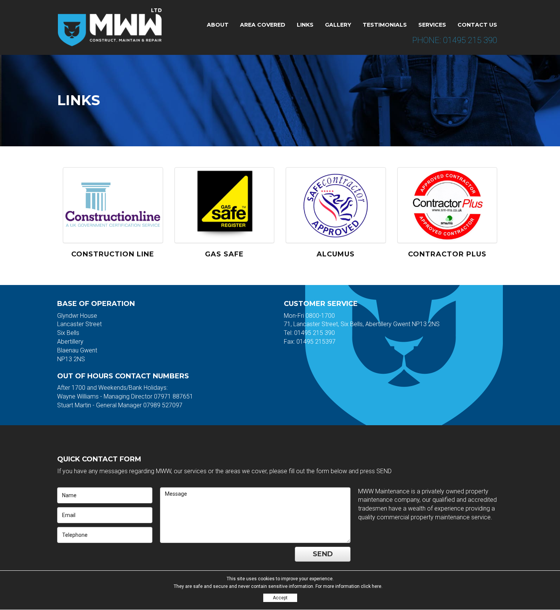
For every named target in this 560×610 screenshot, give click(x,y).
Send (323, 554)
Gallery (338, 24)
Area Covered (262, 24)
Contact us (477, 24)
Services (432, 24)
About (218, 24)
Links (305, 24)
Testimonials (385, 24)
